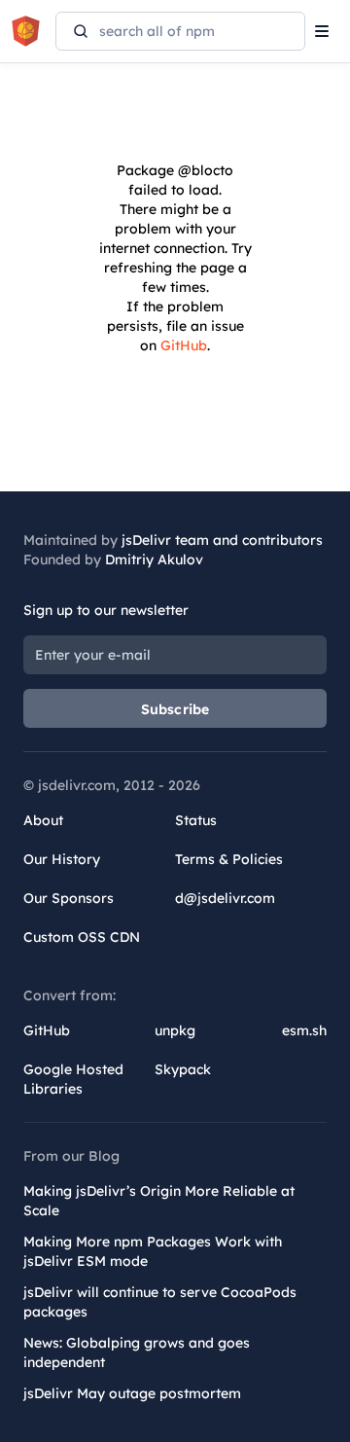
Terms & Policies (229, 859)
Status (196, 820)
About (43, 820)
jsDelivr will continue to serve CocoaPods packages (160, 1301)
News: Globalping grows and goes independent (136, 1352)
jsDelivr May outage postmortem (132, 1393)
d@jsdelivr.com (225, 898)
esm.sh (304, 1030)
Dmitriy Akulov (154, 559)
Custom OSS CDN (81, 937)
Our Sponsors (68, 898)
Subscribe (175, 709)
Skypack (183, 1069)
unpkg (175, 1030)
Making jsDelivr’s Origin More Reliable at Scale (159, 1200)
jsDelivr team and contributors (222, 540)
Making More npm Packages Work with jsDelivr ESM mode (152, 1251)
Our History (61, 859)
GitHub (183, 345)
